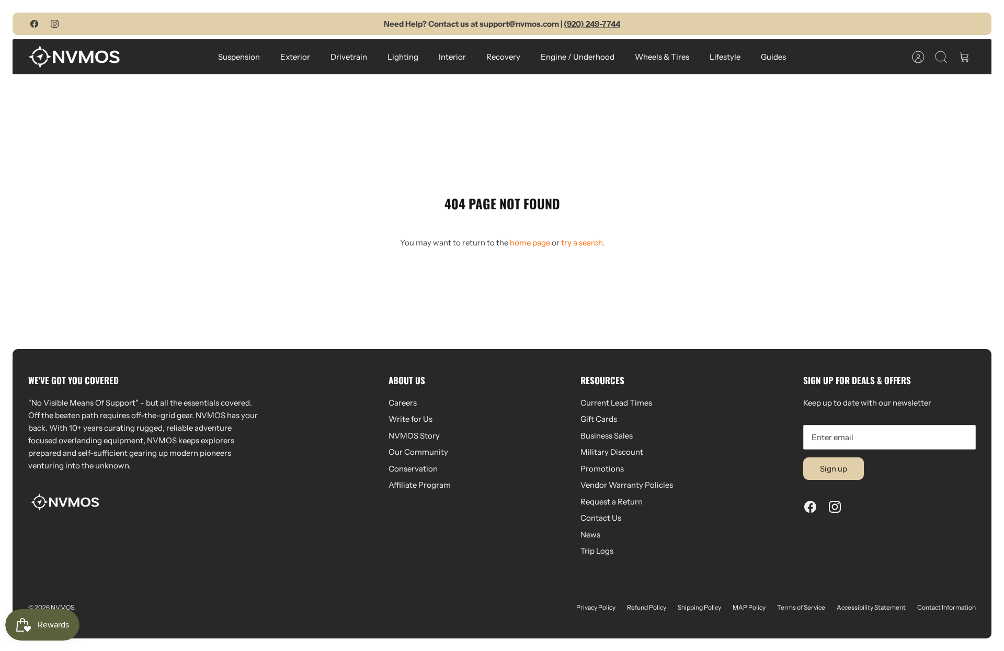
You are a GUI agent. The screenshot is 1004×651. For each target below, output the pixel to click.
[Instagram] (54, 23)
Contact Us (600, 518)
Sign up (833, 469)
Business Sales (606, 436)
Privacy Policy (595, 607)
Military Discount (611, 452)
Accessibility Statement (871, 607)
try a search (581, 243)
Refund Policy (646, 607)
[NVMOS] (74, 56)
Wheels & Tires (662, 57)
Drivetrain (348, 57)
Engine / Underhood (577, 57)
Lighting (402, 57)
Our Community (418, 452)
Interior (452, 57)
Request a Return (611, 502)
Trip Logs (596, 551)
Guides (773, 57)
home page (530, 243)
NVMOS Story (414, 436)
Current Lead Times (616, 403)
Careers (403, 403)
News (590, 535)
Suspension (239, 57)
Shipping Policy (699, 607)
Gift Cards (598, 419)
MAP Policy (749, 607)
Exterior (295, 57)
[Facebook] (34, 23)
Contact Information (946, 607)
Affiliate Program (420, 485)
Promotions (602, 469)
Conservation (413, 469)
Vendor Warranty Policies (626, 485)
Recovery (503, 57)
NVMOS (62, 607)
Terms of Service (801, 607)
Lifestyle (725, 57)
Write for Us (410, 419)
